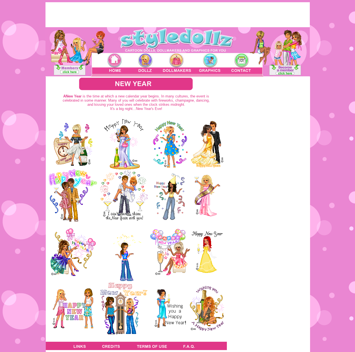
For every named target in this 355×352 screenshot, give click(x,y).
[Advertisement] (268, 277)
